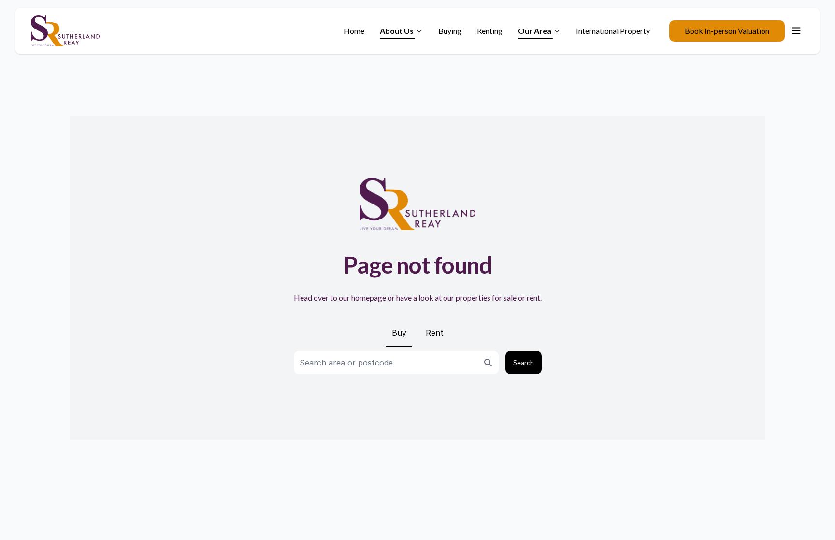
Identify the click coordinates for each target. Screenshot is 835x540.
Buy (399, 332)
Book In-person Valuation (727, 30)
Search (523, 362)
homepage (368, 297)
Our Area (534, 30)
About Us (397, 30)
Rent (435, 332)
